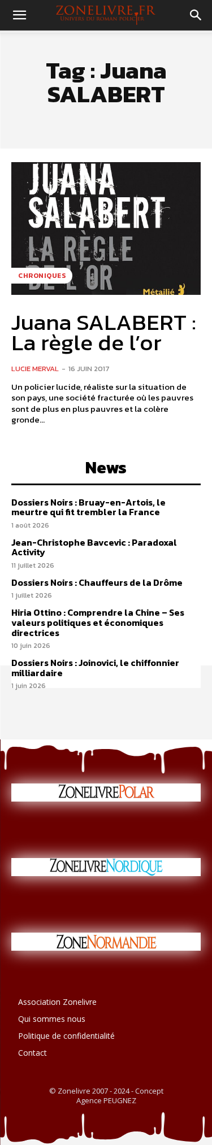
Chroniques (42, 276)
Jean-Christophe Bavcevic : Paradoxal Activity (94, 547)
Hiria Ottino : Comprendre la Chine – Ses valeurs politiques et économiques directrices (97, 622)
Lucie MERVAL (35, 368)
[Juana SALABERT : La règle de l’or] (106, 228)
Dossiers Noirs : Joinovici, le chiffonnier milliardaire (95, 668)
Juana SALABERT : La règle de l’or (103, 332)
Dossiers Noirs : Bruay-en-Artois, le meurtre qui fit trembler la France (88, 507)
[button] (19, 15)
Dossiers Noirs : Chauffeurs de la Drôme (97, 582)
